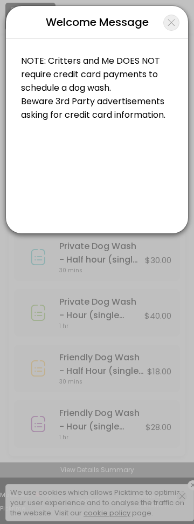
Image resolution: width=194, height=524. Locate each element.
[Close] (171, 23)
